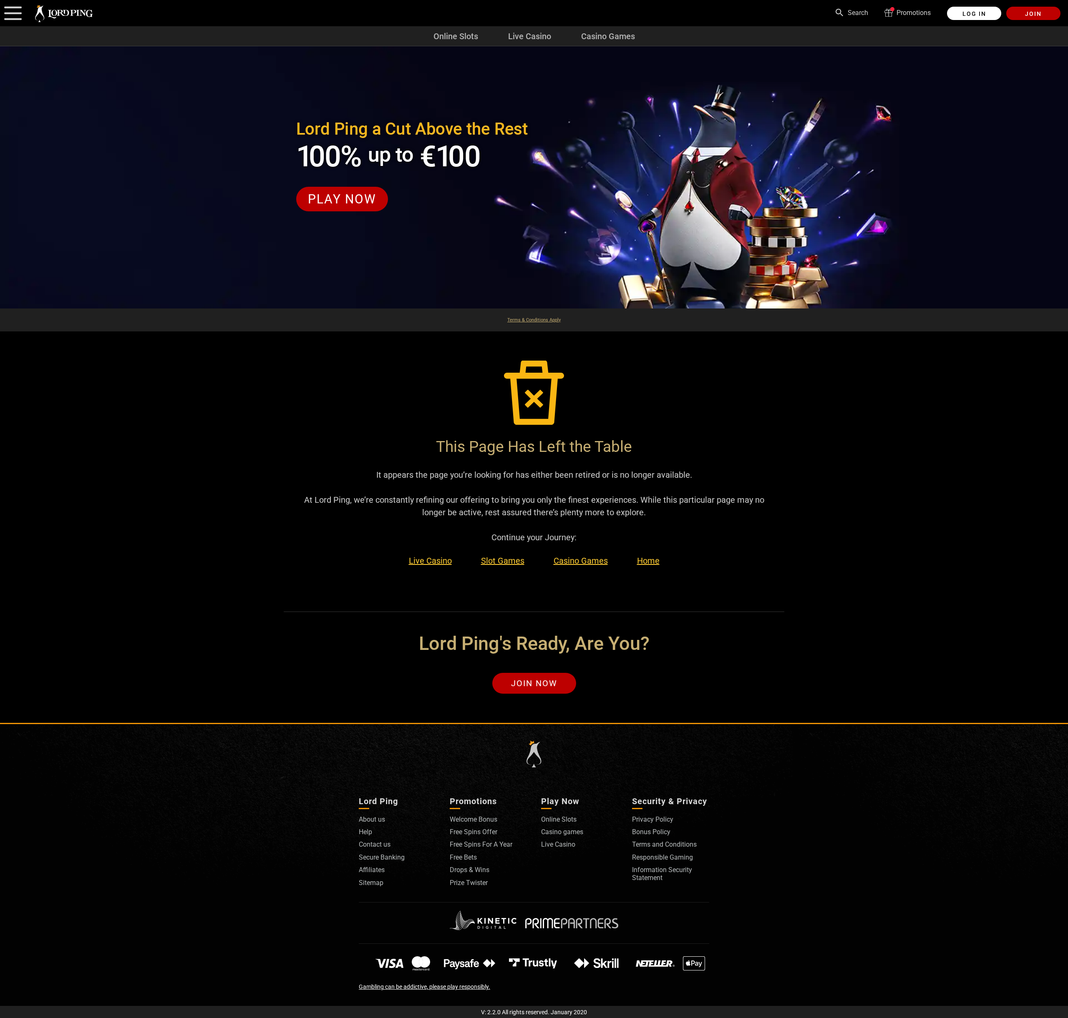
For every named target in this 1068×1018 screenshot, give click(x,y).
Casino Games (608, 36)
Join (1033, 13)
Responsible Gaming (662, 857)
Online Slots (455, 36)
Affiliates (372, 870)
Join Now (534, 683)
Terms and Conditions (664, 844)
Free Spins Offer (473, 832)
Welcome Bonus (473, 819)
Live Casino (529, 36)
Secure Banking (382, 857)
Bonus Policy (651, 832)
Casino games (562, 832)
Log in (974, 13)
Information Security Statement (662, 873)
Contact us (374, 844)
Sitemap (371, 883)
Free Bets (463, 857)
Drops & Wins (469, 870)
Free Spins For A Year (481, 844)
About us (372, 819)
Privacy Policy (652, 819)
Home (648, 561)
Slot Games (502, 561)
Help (365, 832)
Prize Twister (469, 883)
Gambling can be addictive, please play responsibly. (424, 986)
